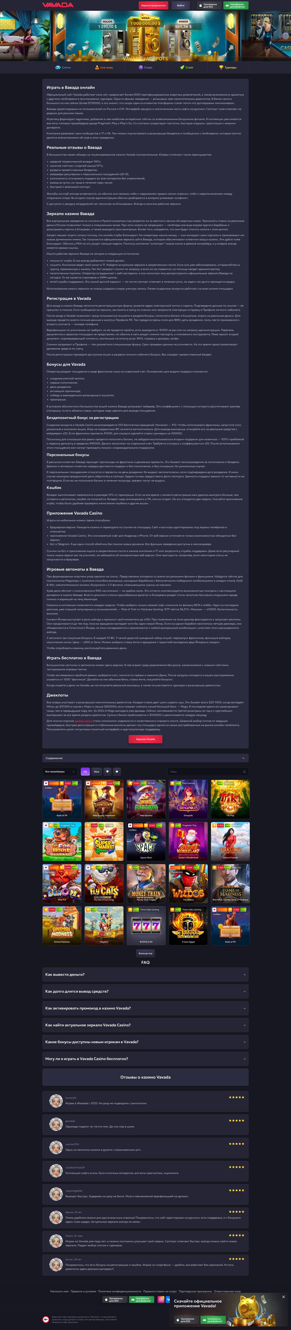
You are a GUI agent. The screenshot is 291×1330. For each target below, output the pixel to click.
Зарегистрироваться (153, 5)
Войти (180, 5)
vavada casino (83, 720)
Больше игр (145, 953)
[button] (5, 36)
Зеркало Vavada (145, 739)
